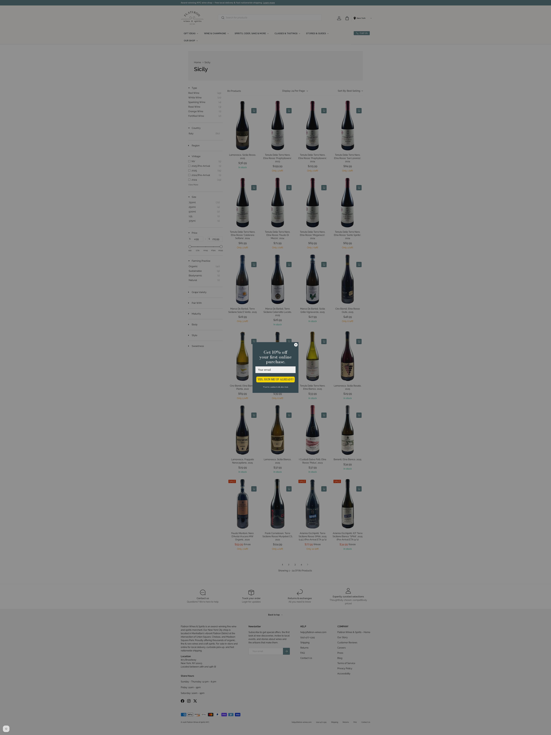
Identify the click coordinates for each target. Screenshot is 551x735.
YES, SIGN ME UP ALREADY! (276, 379)
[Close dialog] (295, 344)
